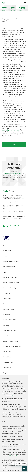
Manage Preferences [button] (9, 266)
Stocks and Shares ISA (9, 330)
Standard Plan (7, 367)
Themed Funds (7, 357)
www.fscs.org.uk (10, 395)
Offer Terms (6, 314)
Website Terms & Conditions (11, 283)
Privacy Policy (7, 293)
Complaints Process (8, 309)
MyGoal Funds (7, 352)
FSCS (5, 444)
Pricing (5, 256)
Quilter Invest (7, 251)
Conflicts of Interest (8, 304)
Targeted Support (8, 373)
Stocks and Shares (8, 362)
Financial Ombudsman (9, 320)
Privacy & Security (13, 8)
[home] (3, 2)
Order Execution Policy (9, 288)
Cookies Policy (7, 298)
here (23, 198)
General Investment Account (11, 341)
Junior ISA (6, 336)
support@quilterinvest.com (10, 130)
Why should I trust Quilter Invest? (22, 8)
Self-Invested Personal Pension (12, 346)
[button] (25, 2)
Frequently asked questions (4, 8)
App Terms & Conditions (10, 277)
